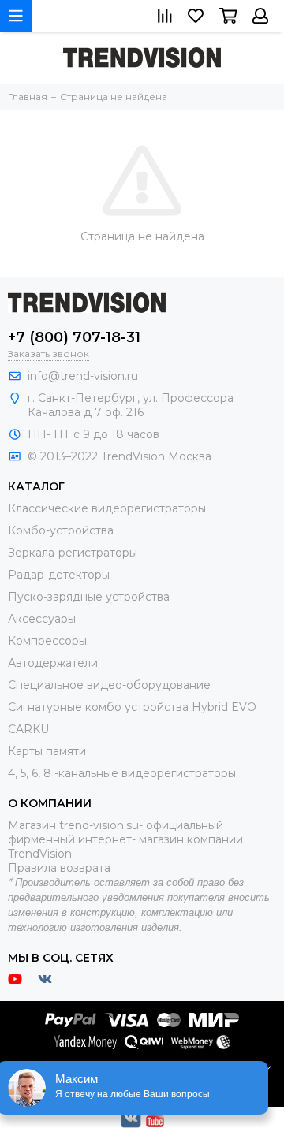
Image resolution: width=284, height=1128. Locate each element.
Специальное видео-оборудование (109, 685)
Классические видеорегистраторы (107, 508)
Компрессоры (47, 641)
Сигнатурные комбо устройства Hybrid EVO (132, 707)
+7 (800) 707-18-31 (74, 337)
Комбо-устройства (61, 530)
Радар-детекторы (59, 575)
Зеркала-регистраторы (72, 552)
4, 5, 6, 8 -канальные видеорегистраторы (122, 773)
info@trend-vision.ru (83, 376)
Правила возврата (59, 868)
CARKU (28, 729)
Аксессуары (42, 619)
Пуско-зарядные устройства (89, 597)
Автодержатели (53, 663)
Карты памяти (47, 751)
